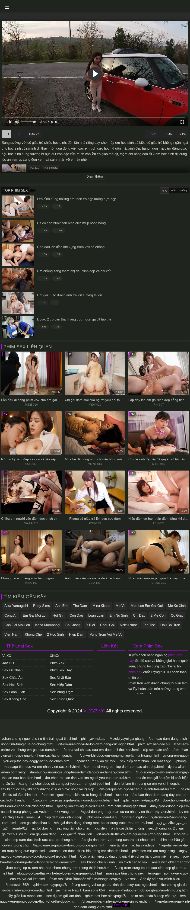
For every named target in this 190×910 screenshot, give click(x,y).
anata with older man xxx (171, 862)
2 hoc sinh (55, 634)
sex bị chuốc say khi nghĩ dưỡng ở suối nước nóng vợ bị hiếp (47, 789)
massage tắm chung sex (125, 873)
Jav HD (8, 663)
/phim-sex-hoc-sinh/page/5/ (105, 896)
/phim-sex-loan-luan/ (101, 817)
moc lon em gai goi (147, 606)
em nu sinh (118, 615)
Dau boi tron (170, 625)
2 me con (158, 615)
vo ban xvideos (142, 845)
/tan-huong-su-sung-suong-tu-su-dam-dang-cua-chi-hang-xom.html (80, 772)
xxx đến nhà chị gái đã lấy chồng (119, 828)
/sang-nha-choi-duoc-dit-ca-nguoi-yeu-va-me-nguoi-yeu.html (64, 783)
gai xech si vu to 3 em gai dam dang (29, 834)
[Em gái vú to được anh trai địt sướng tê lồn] (18, 303)
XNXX (54, 656)
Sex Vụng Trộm (61, 692)
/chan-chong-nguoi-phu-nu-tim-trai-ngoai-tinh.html (39, 738)
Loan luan (96, 615)
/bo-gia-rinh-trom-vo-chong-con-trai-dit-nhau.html (118, 840)
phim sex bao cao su (154, 744)
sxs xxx (122, 795)
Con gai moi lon (17, 625)
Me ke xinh (177, 606)
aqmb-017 (20, 828)
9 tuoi (90, 625)
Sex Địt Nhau (12, 670)
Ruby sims (41, 606)
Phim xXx (57, 663)
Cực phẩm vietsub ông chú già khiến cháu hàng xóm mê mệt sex (129, 856)
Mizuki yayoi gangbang (127, 738)
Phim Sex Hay (61, 670)
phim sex (135, 672)
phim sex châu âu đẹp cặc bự (153, 896)
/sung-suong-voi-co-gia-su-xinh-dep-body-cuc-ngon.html (114, 885)
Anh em (61, 606)
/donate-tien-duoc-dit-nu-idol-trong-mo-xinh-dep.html (88, 851)
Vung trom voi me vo (106, 634)
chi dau (139, 615)
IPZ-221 (34, 167)
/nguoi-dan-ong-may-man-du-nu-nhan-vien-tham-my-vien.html (127, 812)
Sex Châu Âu (12, 677)
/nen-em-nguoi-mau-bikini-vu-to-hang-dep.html (77, 795)
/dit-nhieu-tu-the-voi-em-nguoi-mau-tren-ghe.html (133, 834)
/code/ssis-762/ (17, 885)
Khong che (33, 634)
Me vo (120, 606)
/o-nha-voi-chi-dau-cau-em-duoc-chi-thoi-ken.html (101, 750)
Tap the (149, 625)
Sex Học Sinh (12, 685)
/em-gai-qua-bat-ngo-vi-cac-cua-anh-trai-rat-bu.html (137, 789)
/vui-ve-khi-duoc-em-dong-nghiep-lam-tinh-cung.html (119, 755)
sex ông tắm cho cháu (73, 828)
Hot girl (58, 615)
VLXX (6, 656)
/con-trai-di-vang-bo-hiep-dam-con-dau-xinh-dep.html (124, 767)
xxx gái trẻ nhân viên (76, 834)
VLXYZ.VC (94, 710)
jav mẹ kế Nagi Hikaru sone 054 (80, 890)
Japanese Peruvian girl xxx (95, 761)
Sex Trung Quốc (62, 699)
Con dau (76, 615)
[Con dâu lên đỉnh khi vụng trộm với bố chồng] (18, 255)
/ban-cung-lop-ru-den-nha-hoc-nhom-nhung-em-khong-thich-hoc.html (58, 868)
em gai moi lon (35, 615)
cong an (10, 615)
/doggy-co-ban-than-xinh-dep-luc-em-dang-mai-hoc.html (59, 873)
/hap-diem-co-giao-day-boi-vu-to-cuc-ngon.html (68, 845)
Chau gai (107, 625)
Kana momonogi (47, 625)
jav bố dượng (42, 828)
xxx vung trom (65, 812)
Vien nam (11, 634)
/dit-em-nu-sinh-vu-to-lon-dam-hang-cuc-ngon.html (95, 744)
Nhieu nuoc (129, 625)
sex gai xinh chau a (35, 823)
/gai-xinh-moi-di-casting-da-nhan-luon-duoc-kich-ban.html (76, 800)
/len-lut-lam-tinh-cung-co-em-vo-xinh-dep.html (148, 783)
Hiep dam (76, 634)
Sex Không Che (14, 699)
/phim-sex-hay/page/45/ (141, 800)
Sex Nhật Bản (60, 677)
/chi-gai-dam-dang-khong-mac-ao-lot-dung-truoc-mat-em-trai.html (103, 823)
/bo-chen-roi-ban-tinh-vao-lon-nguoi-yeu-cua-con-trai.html (88, 778)
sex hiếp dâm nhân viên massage (145, 761)
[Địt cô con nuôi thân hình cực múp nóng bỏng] (18, 231)
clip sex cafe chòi (156, 750)
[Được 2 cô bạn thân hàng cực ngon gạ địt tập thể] (18, 327)
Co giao (177, 615)
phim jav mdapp (93, 738)
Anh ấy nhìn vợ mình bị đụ (160, 879)
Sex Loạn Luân (13, 692)
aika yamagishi (16, 606)
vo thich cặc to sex (133, 862)
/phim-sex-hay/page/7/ (50, 885)
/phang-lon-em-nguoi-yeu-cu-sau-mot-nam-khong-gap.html (101, 806)
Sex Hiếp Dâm (61, 685)
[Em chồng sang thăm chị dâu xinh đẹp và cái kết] (18, 279)
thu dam (80, 606)
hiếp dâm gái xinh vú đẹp (63, 817)
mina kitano (101, 606)
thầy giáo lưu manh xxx (24, 896)
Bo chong (72, 625)
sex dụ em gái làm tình (63, 896)
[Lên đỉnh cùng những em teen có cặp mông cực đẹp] (18, 206)
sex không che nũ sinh (98, 862)
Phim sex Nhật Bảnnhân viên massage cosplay (85, 879)
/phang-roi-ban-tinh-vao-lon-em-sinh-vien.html (116, 901)
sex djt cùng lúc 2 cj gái (166, 828)
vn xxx (131, 879)
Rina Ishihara (50, 167)
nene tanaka (117, 845)
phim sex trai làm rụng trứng (153, 851)
